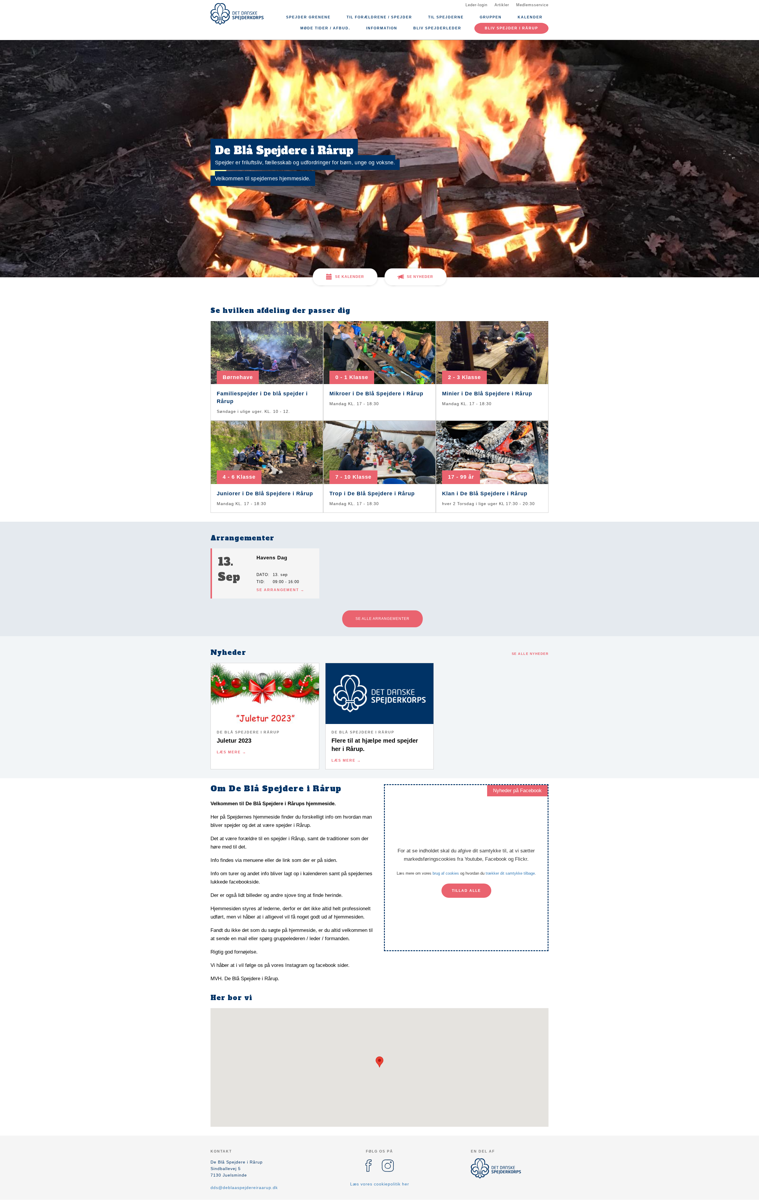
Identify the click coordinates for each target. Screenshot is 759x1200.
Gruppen (491, 17)
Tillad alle (466, 891)
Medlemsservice (532, 5)
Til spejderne (446, 17)
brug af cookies (446, 873)
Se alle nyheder (530, 653)
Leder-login (476, 5)
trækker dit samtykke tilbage (510, 873)
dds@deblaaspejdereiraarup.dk (244, 1187)
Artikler (502, 5)
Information (381, 28)
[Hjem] (237, 14)
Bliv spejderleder (437, 28)
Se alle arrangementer (382, 619)
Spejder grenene (308, 17)
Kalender (530, 17)
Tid (260, 582)
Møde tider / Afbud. (325, 28)
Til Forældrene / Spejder (379, 17)
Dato (262, 574)
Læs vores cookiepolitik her (379, 1184)
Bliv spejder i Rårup (511, 28)
